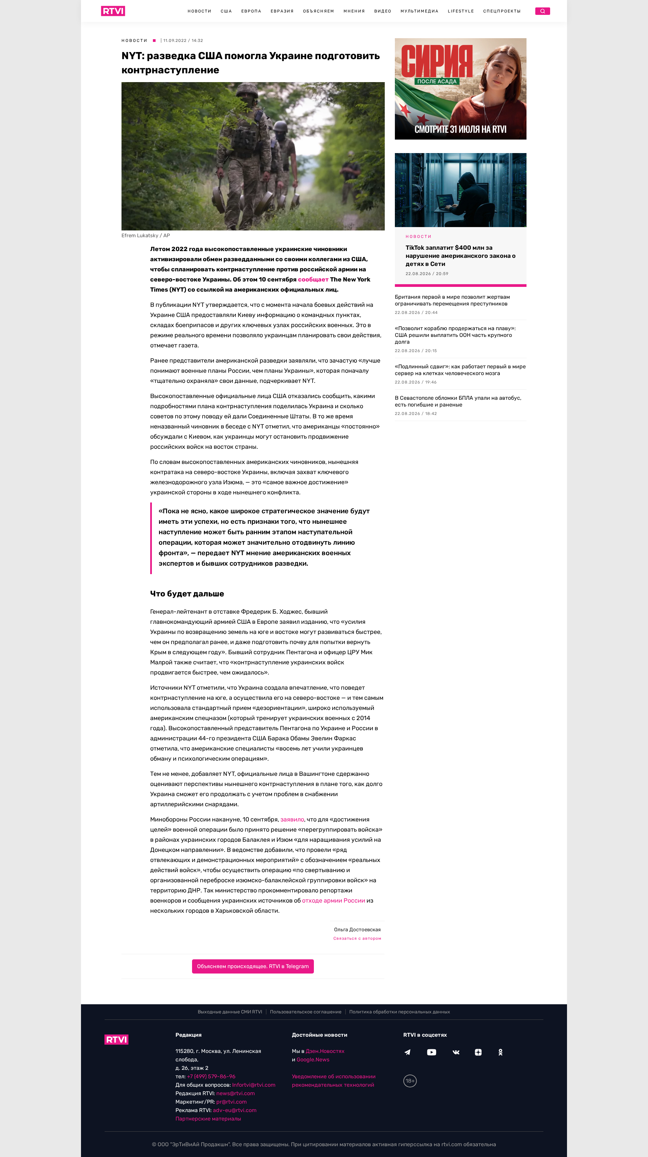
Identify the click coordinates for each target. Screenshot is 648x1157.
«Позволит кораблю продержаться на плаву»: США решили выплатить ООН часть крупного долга (455, 335)
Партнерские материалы (208, 1118)
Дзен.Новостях (325, 1051)
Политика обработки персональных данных (399, 1012)
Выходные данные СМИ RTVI (230, 1012)
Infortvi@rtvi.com (253, 1085)
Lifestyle (461, 11)
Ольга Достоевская (357, 930)
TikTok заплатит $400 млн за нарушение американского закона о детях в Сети (461, 256)
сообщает (313, 279)
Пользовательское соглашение (306, 1012)
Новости (200, 11)
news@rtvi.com (235, 1093)
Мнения (354, 11)
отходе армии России (333, 900)
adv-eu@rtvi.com (234, 1110)
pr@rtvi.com (231, 1102)
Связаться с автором (357, 938)
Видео (383, 11)
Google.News (313, 1059)
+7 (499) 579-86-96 (211, 1076)
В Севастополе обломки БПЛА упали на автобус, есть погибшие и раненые (458, 401)
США (226, 11)
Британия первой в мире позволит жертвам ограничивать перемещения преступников (452, 300)
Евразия (282, 11)
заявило (292, 819)
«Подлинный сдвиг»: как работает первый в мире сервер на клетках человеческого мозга (460, 369)
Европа (251, 11)
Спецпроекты (502, 11)
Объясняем (318, 11)
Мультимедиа (420, 11)
